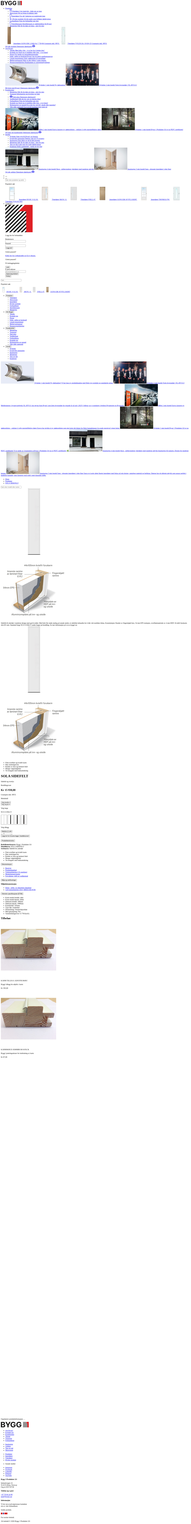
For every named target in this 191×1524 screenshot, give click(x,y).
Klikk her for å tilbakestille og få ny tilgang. (20, 256)
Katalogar (13, 359)
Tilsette (12, 314)
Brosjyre (8, 868)
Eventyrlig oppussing (17, 351)
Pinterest (8, 1473)
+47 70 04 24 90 (6, 1495)
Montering (13, 310)
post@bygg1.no (6, 1497)
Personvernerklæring (17, 326)
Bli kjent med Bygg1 (12, 88)
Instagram (8, 1467)
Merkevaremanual (16, 324)
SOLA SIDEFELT (12, 483)
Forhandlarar (14, 306)
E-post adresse (10, 269)
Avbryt (8, 276)
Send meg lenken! (12, 274)
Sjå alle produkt (11, 46)
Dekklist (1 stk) (6, 831)
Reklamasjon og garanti (18, 342)
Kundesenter (9, 1434)
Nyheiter (13, 349)
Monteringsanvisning (12, 874)
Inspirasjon (13, 353)
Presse (12, 318)
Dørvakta (13, 334)
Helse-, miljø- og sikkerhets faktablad (18, 888)
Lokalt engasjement (16, 322)
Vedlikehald (14, 336)
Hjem (7, 479)
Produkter (8, 481)
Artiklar (8, 1446)
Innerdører (13, 302)
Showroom (13, 300)
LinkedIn (8, 1471)
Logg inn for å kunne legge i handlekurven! (15, 836)
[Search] (6, 178)
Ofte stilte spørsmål (16, 344)
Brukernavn (9, 239)
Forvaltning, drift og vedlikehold (16, 876)
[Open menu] (6, 176)
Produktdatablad (11, 870)
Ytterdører (13, 298)
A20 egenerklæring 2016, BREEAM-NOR (20, 890)
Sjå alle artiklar (10, 172)
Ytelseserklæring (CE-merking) (16, 872)
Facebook (8, 1469)
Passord (8, 243)
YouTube (8, 1475)
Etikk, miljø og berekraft (18, 320)
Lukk (7, 267)
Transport (13, 332)
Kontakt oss (14, 316)
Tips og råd (14, 357)
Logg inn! (9, 248)
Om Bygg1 (9, 1430)
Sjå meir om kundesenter (14, 133)
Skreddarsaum (15, 308)
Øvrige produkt (15, 304)
